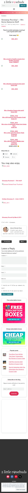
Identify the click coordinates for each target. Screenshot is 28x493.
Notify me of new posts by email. (13, 290)
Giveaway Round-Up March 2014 (11, 217)
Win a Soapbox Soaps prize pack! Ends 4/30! (14, 111)
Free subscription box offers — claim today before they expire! (14, 12)
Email (3, 272)
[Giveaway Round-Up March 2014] (14, 208)
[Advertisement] (14, 416)
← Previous (6, 241)
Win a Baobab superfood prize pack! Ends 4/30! (14, 84)
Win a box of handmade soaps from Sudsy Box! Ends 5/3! (14, 125)
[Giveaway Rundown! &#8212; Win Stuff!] (14, 172)
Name (3, 266)
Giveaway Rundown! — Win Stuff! (12, 181)
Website (3, 278)
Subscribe (14, 393)
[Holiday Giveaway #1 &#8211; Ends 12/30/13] (14, 190)
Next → (23, 241)
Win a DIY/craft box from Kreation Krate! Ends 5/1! (14, 118)
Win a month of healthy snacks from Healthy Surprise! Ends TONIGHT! (14, 60)
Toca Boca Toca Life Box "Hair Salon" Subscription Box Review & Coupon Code (17, 356)
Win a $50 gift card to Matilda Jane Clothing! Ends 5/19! (14, 142)
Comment (4, 255)
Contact (14, 481)
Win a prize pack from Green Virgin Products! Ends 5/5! (14, 134)
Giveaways (12, 222)
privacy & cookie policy (20, 486)
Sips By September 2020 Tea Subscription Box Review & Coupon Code (17, 369)
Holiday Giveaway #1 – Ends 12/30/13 (13, 199)
